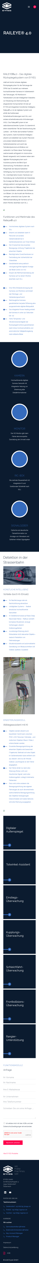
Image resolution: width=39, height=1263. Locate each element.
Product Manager (12, 1236)
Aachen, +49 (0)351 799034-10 (17, 1213)
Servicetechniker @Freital (15, 1227)
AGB (8, 1253)
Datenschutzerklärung (10, 1247)
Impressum (7, 1243)
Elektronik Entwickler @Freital (17, 1230)
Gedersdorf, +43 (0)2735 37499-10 (18, 1206)
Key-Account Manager (14, 1233)
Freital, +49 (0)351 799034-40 (16, 1210)
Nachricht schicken (13, 1143)
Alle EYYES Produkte (10, 1153)
